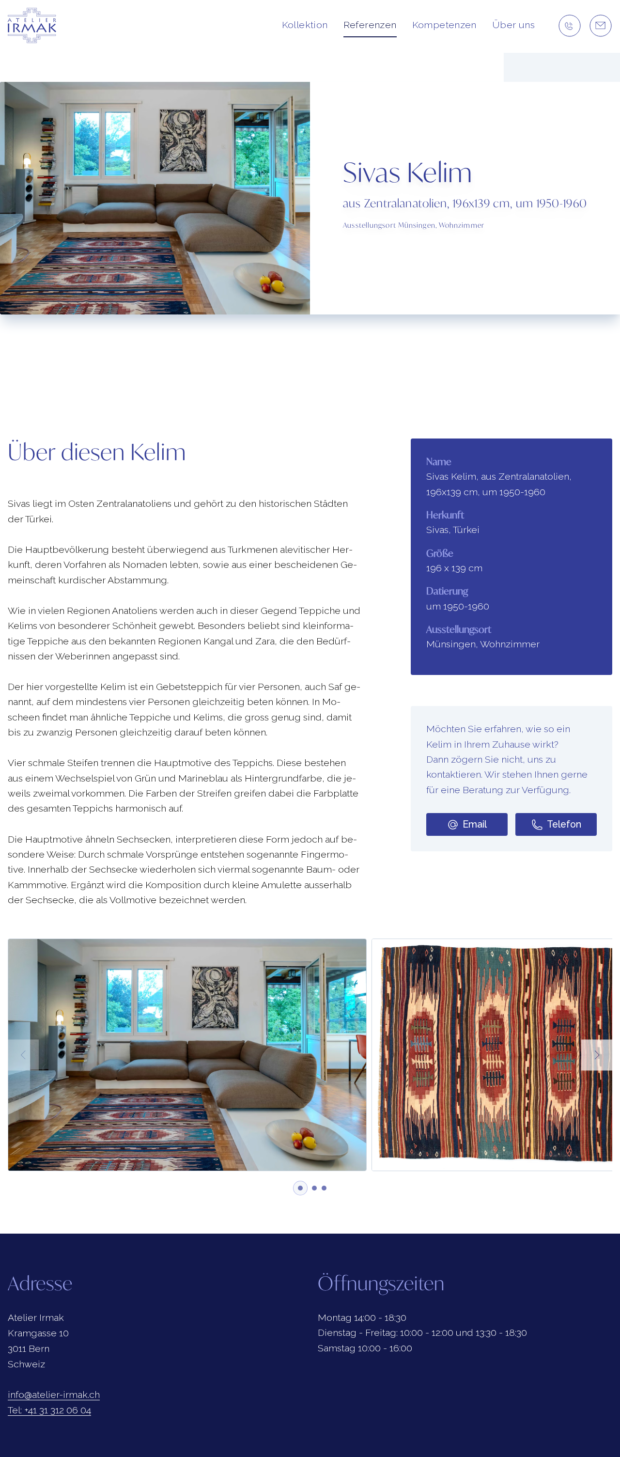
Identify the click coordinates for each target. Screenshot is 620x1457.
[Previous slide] (23, 1055)
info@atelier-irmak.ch (54, 1394)
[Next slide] (597, 1055)
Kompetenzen (444, 25)
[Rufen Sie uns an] (569, 25)
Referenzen (370, 25)
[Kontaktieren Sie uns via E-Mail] (600, 25)
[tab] (300, 1188)
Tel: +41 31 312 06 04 (49, 1410)
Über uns (513, 25)
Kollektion (305, 25)
